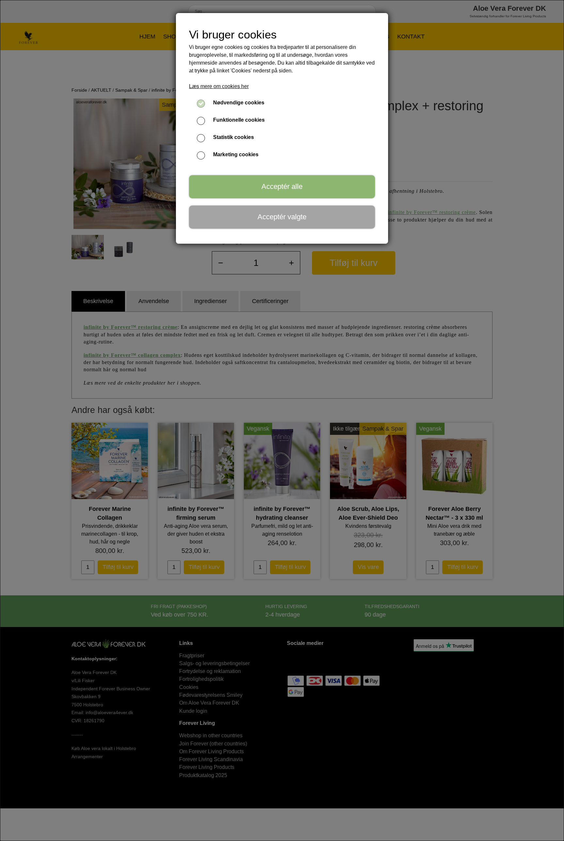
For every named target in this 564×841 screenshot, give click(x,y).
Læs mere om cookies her (219, 86)
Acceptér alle (282, 186)
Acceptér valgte (282, 217)
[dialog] (282, 420)
